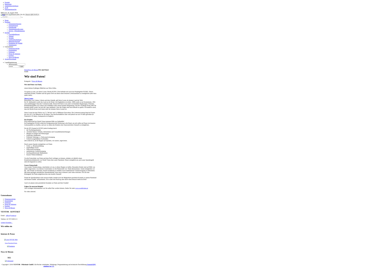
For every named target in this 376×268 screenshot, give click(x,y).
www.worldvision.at (81, 188)
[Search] (1, 17)
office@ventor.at (11, 215)
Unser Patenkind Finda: (11, 243)
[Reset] (22, 17)
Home (26, 70)
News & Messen (33, 70)
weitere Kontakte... (7, 222)
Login (21, 66)
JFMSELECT (5, 14)
